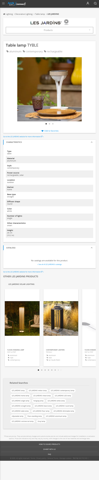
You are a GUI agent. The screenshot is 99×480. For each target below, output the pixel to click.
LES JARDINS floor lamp (41, 411)
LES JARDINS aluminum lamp (56, 416)
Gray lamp (41, 421)
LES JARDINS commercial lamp (23, 421)
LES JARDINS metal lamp (42, 396)
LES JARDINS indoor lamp (38, 390)
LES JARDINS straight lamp (21, 406)
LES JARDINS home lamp (20, 396)
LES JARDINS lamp (18, 390)
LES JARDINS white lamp (56, 401)
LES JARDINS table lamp (20, 411)
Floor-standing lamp (34, 416)
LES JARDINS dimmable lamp (63, 411)
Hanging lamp (38, 401)
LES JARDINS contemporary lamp (62, 390)
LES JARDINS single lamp (20, 401)
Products (48, 30)
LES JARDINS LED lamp (63, 396)
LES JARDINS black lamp (43, 406)
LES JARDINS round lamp (64, 406)
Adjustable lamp (17, 416)
